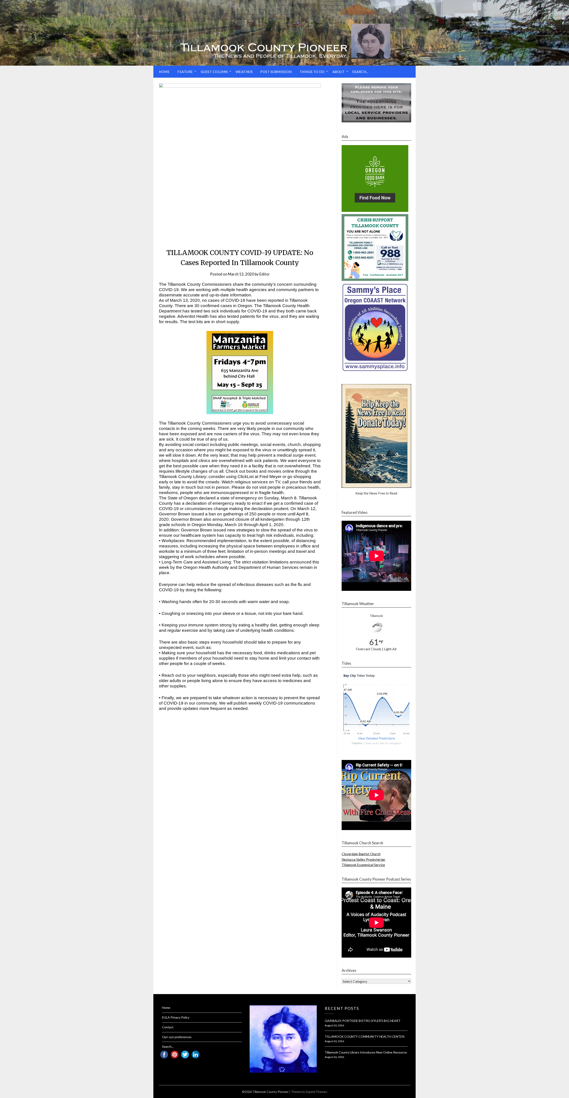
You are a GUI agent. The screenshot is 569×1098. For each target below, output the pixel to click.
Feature (185, 72)
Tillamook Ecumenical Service (363, 865)
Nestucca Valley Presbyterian (363, 859)
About (339, 72)
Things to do (312, 72)
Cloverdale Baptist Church (361, 854)
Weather (244, 72)
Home (164, 72)
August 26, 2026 (334, 1025)
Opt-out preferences (177, 1037)
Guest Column (214, 72)
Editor (264, 274)
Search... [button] (360, 72)
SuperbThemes (316, 1092)
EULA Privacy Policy (175, 1017)
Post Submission (276, 72)
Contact (168, 1027)
